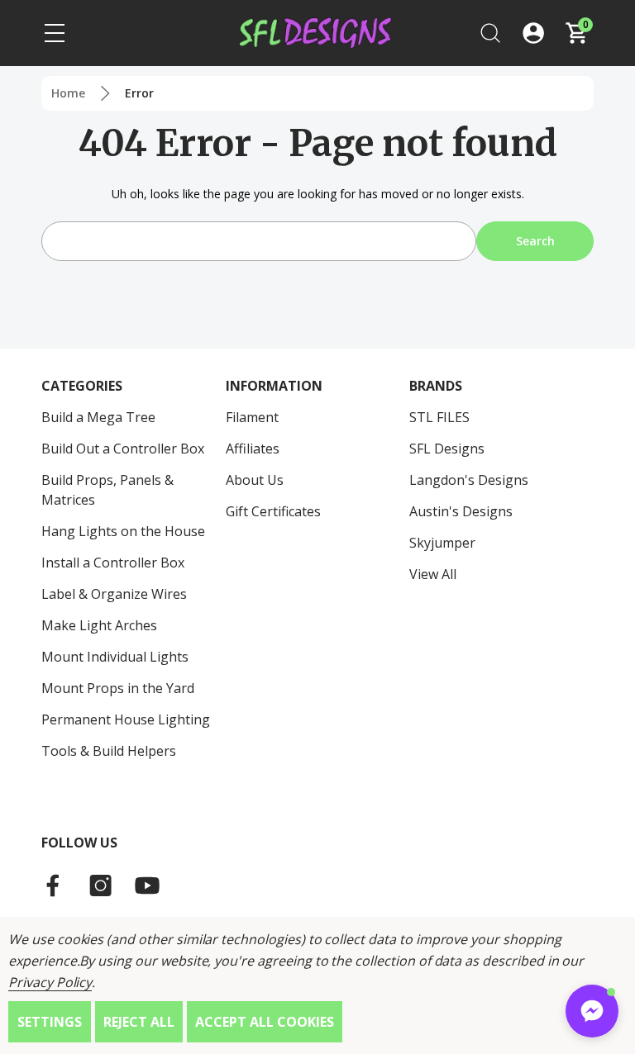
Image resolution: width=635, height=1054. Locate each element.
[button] (592, 1011)
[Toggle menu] (54, 33)
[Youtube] (147, 885)
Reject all (138, 1022)
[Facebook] (54, 885)
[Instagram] (101, 885)
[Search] (490, 33)
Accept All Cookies (264, 1022)
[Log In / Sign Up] (533, 33)
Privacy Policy (50, 982)
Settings (49, 1022)
